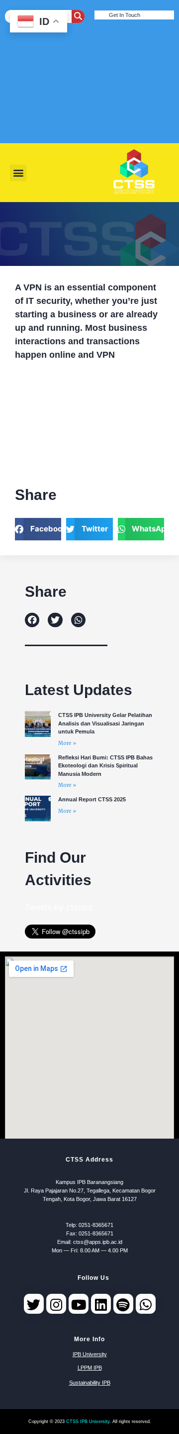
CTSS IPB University (87, 1421)
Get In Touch (124, 15)
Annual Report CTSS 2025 (92, 799)
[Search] (78, 16)
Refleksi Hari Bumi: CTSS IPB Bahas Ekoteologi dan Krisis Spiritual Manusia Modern (105, 765)
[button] (18, 173)
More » (67, 743)
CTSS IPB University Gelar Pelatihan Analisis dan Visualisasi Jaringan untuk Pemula (105, 723)
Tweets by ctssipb (59, 907)
